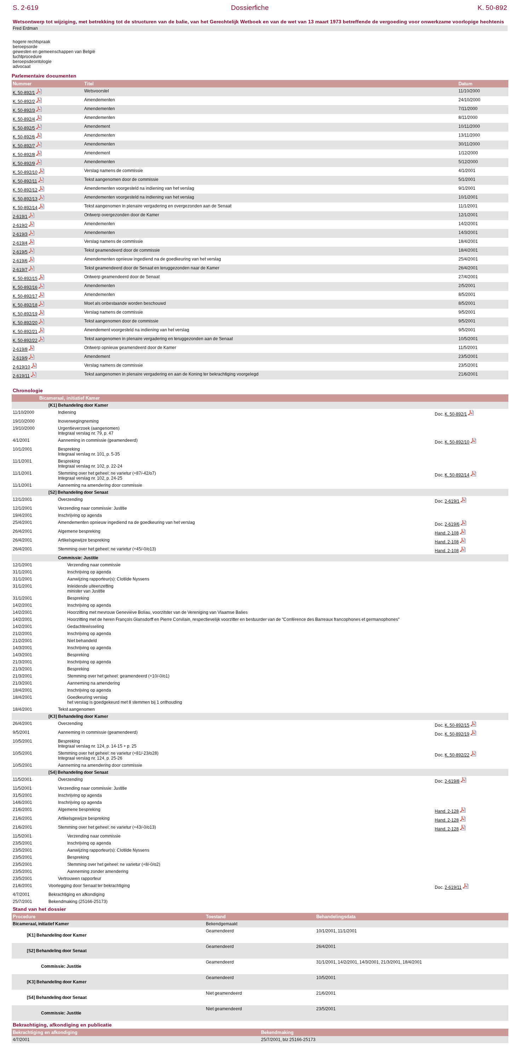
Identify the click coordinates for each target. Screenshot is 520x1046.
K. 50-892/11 (25, 181)
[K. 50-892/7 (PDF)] (39, 145)
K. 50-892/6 (24, 137)
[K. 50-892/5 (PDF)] (39, 128)
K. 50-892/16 (25, 287)
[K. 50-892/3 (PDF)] (39, 110)
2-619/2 (20, 225)
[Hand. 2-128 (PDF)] (463, 811)
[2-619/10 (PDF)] (34, 367)
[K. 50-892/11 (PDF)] (41, 181)
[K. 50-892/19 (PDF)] (41, 313)
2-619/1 (20, 216)
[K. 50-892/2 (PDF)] (39, 101)
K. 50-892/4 (24, 119)
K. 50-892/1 (24, 92)
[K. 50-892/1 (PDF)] (39, 92)
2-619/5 (20, 252)
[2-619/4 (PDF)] (31, 243)
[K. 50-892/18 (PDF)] (41, 305)
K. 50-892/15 (25, 278)
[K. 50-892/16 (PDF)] (41, 287)
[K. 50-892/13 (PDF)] (41, 198)
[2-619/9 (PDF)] (31, 358)
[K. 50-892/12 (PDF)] (41, 190)
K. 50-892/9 (24, 163)
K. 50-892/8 (24, 154)
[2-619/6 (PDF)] (31, 260)
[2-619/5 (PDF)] (31, 252)
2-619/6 (20, 260)
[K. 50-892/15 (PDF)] (41, 278)
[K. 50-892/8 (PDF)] (39, 154)
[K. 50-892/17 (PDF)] (41, 296)
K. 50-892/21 (25, 331)
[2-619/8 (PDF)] (31, 349)
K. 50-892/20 (25, 322)
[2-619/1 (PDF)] (31, 216)
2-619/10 (21, 367)
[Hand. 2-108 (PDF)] (463, 533)
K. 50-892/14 (25, 207)
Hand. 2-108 (447, 533)
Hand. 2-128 (447, 811)
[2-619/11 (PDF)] (33, 375)
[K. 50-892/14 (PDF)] (41, 207)
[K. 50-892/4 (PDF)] (39, 119)
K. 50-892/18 (25, 305)
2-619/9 (20, 358)
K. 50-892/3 (24, 110)
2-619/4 (20, 243)
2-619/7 (20, 269)
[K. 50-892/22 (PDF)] (41, 340)
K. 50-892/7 (24, 145)
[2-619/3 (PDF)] (31, 234)
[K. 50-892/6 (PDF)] (39, 137)
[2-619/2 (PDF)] (31, 225)
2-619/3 (20, 234)
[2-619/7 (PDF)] (31, 269)
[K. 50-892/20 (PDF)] (41, 322)
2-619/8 (20, 349)
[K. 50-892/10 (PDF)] (41, 172)
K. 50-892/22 (25, 340)
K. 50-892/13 (25, 198)
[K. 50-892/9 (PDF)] (39, 163)
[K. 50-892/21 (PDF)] (41, 331)
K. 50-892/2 (24, 101)
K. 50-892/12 (25, 190)
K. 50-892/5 (24, 128)
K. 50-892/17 (25, 296)
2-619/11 (21, 375)
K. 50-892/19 (25, 313)
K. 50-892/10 (25, 172)
